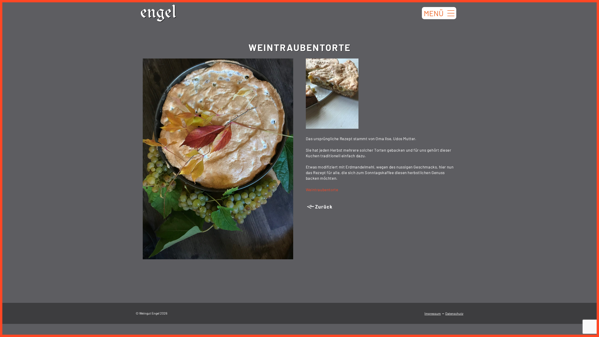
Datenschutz (454, 313)
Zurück (324, 206)
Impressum (432, 313)
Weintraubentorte (322, 189)
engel (158, 14)
